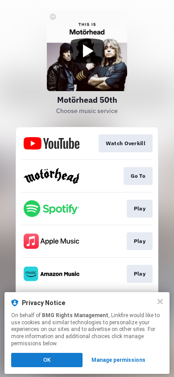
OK (46, 360)
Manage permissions (118, 360)
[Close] (160, 301)
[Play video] (87, 50)
